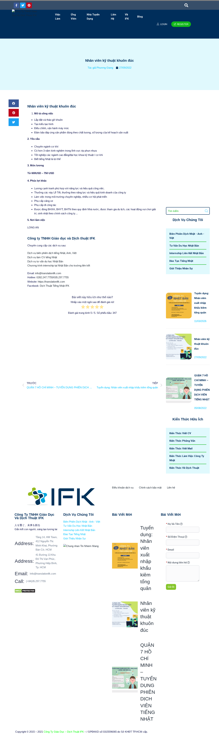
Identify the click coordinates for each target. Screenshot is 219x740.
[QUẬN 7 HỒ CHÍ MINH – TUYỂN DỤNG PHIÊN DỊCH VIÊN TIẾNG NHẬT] (179, 379)
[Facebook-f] (16, 5)
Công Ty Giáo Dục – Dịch (58, 731)
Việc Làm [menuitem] (57, 16)
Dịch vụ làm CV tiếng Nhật (42, 257)
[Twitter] (22, 5)
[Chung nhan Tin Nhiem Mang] (81, 546)
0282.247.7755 (44, 277)
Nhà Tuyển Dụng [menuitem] (93, 16)
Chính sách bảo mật (150, 487)
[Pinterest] (29, 5)
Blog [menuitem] (140, 16)
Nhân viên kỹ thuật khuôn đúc (202, 344)
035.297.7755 (61, 277)
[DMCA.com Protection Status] (25, 590)
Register (182, 24)
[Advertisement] (92, 346)
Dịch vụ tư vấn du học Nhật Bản (45, 261)
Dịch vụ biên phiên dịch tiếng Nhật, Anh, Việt (51, 253)
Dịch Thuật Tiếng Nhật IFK (54, 285)
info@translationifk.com (48, 273)
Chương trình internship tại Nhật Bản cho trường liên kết (58, 265)
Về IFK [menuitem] (127, 16)
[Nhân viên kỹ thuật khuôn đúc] (179, 335)
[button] (186, 5)
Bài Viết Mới (122, 514)
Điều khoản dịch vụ (122, 487)
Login (163, 24)
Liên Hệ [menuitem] (113, 16)
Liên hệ (171, 487)
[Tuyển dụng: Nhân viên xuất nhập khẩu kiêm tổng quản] (179, 294)
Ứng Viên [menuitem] (73, 16)
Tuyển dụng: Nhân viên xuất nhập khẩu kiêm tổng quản (201, 303)
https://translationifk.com (51, 281)
